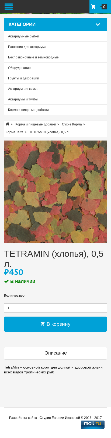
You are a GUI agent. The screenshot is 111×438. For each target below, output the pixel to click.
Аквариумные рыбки (23, 36)
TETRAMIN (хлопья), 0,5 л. (49, 132)
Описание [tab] (55, 353)
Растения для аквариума (27, 47)
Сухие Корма (72, 124)
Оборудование (19, 68)
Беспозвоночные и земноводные (33, 57)
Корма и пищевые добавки (28, 110)
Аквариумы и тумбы (23, 99)
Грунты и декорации (23, 78)
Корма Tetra (14, 132)
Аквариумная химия (23, 89)
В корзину (58, 324)
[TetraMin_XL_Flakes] (55, 192)
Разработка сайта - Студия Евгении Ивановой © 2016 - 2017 (55, 418)
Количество (14, 295)
